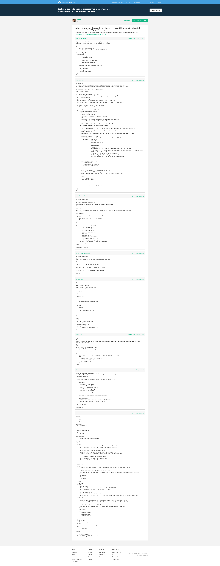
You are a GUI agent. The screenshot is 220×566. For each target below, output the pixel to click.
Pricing (90, 559)
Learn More (156, 10)
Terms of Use (115, 557)
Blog (113, 554)
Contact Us (102, 554)
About (90, 557)
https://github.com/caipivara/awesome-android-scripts (90, 34)
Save (139, 20)
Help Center (102, 552)
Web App (128, 2)
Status (101, 557)
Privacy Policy (115, 559)
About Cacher (117, 2)
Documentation (116, 552)
